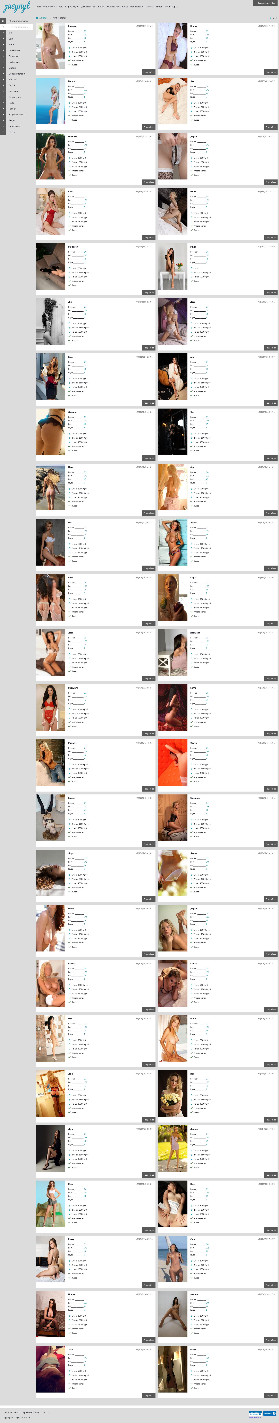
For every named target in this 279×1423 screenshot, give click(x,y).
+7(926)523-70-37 (266, 1239)
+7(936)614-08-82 (144, 81)
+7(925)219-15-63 (144, 26)
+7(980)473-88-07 (266, 357)
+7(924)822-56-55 (144, 687)
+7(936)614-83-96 (144, 1239)
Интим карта (171, 6)
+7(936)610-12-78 (266, 1294)
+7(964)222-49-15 (144, 522)
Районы (150, 6)
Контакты (46, 1412)
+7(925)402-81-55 (144, 191)
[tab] (41, 18)
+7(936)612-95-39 (266, 26)
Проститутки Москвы (45, 6)
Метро (159, 6)
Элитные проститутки (117, 6)
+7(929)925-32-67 (144, 136)
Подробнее (149, 72)
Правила (7, 1412)
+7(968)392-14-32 (266, 191)
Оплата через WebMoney (26, 1412)
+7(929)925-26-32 (266, 1184)
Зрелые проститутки (69, 6)
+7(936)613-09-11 (266, 136)
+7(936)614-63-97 (144, 1294)
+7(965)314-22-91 (144, 357)
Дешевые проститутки (93, 6)
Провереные (136, 6)
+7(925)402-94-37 (266, 81)
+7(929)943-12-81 (144, 1184)
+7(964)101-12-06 (144, 301)
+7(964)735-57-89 (266, 246)
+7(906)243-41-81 (266, 301)
